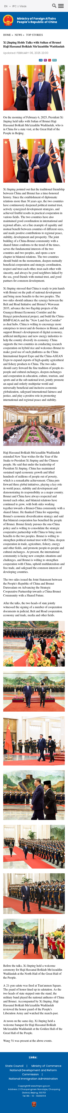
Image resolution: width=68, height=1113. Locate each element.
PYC (54, 60)
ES (50, 60)
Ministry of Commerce (46, 1066)
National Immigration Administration (33, 1079)
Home (7, 35)
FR (45, 60)
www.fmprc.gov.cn (40, 1085)
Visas (22, 6)
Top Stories (34, 35)
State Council (14, 1066)
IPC (14, 6)
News (18, 35)
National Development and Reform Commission (33, 1072)
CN (40, 60)
